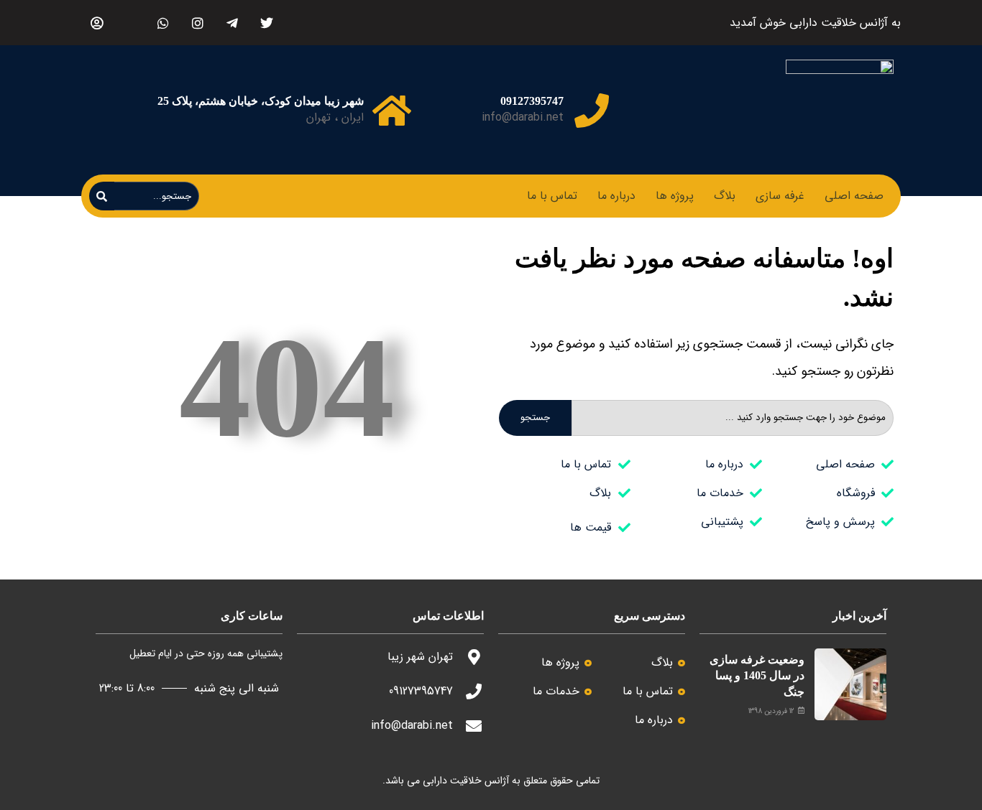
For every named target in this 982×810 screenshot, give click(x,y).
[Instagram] (197, 22)
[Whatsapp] (162, 22)
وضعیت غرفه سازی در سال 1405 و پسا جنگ (757, 675)
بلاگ (724, 196)
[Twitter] (266, 22)
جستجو (535, 417)
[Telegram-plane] (231, 22)
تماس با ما (552, 196)
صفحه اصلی (854, 196)
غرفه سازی (780, 196)
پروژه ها (675, 196)
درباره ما (616, 196)
